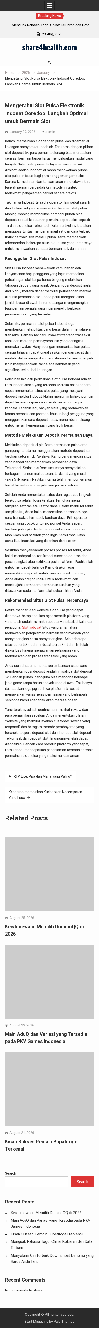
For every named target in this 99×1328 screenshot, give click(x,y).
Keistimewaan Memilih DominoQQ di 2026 (46, 1212)
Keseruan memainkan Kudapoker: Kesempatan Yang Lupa (45, 795)
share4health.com (49, 46)
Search (10, 1173)
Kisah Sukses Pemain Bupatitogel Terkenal (47, 1234)
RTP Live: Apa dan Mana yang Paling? (43, 776)
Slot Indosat (31, 627)
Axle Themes (64, 1321)
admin (50, 132)
